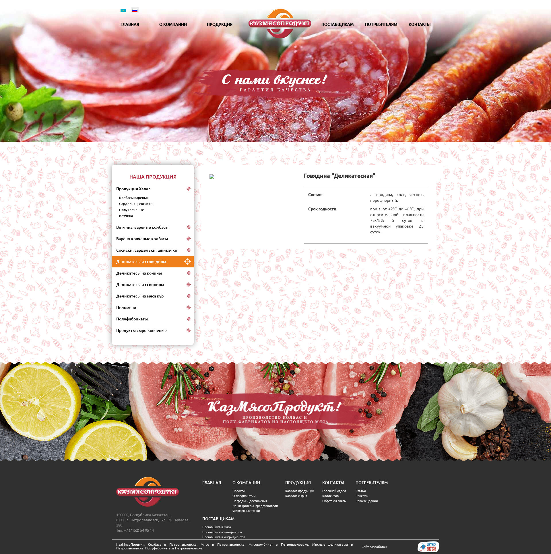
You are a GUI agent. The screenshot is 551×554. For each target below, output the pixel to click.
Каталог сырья (296, 496)
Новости (238, 491)
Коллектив (330, 496)
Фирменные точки (246, 510)
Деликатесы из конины (139, 273)
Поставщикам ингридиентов (223, 537)
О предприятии (244, 496)
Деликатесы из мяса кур (140, 296)
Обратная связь (334, 501)
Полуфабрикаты (132, 319)
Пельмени (126, 307)
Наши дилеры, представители (255, 506)
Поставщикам (337, 24)
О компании (173, 24)
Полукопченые (131, 210)
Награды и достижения (249, 501)
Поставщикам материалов (222, 532)
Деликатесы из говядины (141, 261)
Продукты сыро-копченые (141, 330)
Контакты (419, 24)
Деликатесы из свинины (140, 284)
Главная (130, 24)
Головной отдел (334, 491)
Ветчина (126, 216)
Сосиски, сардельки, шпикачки (146, 250)
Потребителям (381, 24)
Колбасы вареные (134, 197)
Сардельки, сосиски (135, 203)
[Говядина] (211, 176)
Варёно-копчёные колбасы (142, 238)
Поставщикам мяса (216, 527)
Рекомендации (367, 501)
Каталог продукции (299, 491)
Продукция (219, 24)
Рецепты (362, 496)
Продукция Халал (133, 189)
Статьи (361, 491)
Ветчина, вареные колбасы (142, 227)
